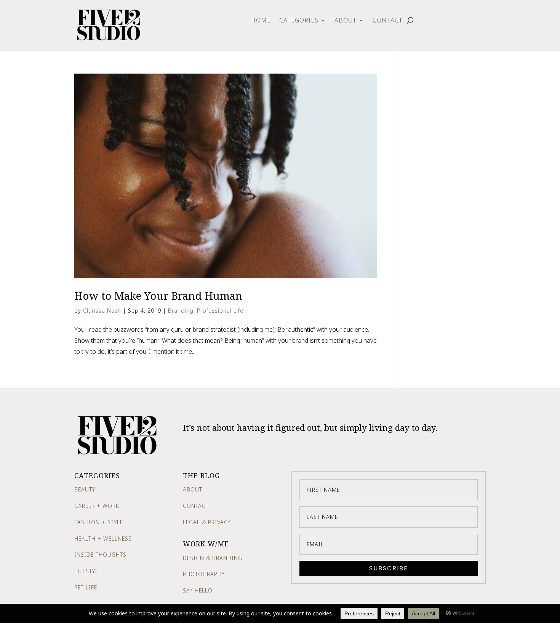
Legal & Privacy (207, 522)
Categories (298, 21)
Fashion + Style (98, 522)
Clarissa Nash (102, 310)
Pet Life (85, 587)
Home (261, 21)
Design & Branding (212, 558)
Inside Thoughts (100, 554)
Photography (204, 574)
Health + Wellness (103, 538)
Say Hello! (198, 590)
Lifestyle (87, 571)
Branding (181, 310)
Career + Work (96, 505)
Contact (388, 21)
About (345, 21)
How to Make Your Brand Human (158, 295)
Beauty (84, 489)
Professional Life (220, 310)
